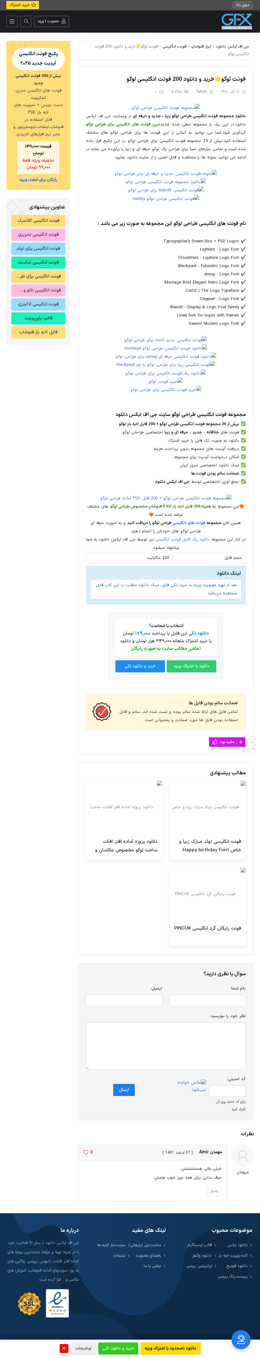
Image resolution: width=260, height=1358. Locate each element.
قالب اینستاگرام (199, 1245)
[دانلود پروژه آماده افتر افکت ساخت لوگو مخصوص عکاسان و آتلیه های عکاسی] (124, 807)
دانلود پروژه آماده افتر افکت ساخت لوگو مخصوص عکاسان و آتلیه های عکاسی (126, 850)
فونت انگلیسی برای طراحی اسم (36, 276)
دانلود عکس (237, 1245)
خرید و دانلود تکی (140, 666)
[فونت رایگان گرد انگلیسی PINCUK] (208, 894)
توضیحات (83, 1348)
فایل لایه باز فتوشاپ (38, 332)
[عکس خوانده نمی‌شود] (188, 1086)
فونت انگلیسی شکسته (38, 262)
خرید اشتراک (20, 5)
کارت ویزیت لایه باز (233, 1255)
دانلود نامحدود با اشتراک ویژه (170, 1348)
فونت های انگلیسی (188, 523)
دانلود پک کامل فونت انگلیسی (182, 539)
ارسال (124, 1089)
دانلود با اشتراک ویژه (191, 666)
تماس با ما (152, 1266)
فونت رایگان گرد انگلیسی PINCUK (207, 928)
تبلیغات (119, 1255)
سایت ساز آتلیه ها (111, 1245)
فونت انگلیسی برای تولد (38, 248)
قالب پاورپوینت (38, 318)
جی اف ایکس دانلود (232, 46)
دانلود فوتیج (237, 1266)
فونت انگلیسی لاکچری (38, 304)
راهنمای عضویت (148, 1255)
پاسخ (214, 1191)
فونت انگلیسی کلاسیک (38, 220)
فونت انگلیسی (174, 46)
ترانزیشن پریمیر (199, 1266)
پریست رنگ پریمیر (233, 1276)
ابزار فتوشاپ (201, 46)
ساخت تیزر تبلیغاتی (145, 1245)
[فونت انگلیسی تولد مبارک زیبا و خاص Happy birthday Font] (208, 807)
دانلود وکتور (202, 1255)
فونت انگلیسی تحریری (38, 234)
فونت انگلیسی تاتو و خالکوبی (36, 290)
